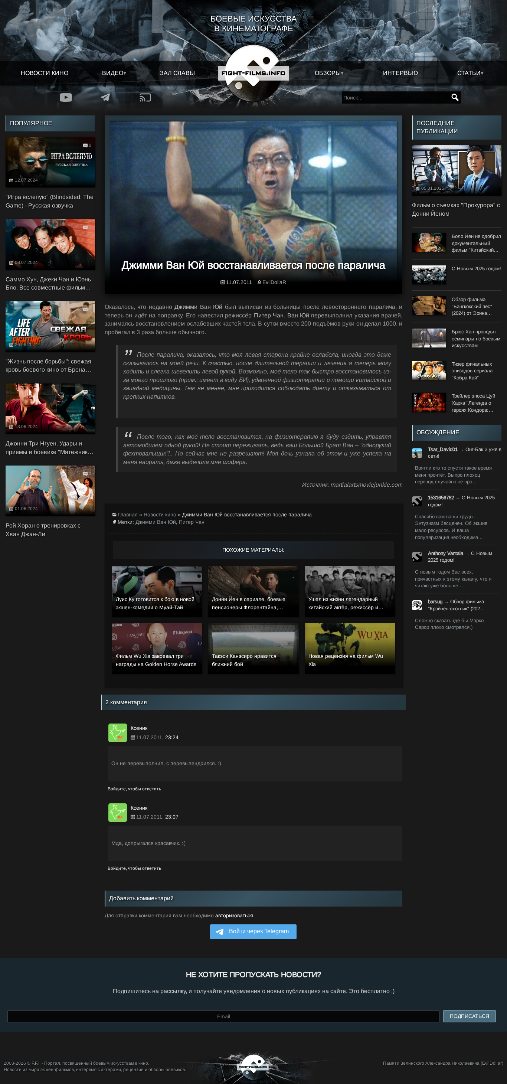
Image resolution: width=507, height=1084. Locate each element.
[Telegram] (105, 97)
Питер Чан (192, 522)
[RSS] (145, 97)
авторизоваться (234, 915)
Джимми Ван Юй (155, 522)
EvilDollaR (274, 282)
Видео (112, 73)
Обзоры (328, 73)
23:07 (172, 817)
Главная (128, 514)
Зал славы (177, 73)
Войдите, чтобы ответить (134, 788)
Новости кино (44, 73)
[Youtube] (66, 97)
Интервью (400, 73)
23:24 (172, 737)
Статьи (469, 73)
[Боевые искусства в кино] (253, 73)
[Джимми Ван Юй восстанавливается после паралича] (253, 204)
